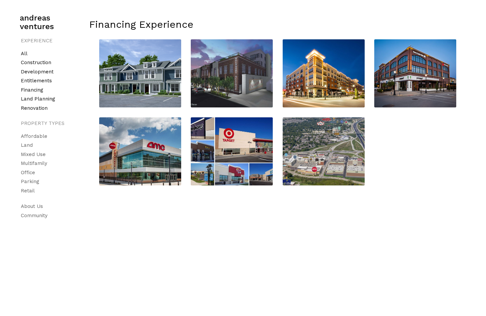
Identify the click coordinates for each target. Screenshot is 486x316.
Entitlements (36, 81)
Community (34, 215)
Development (37, 72)
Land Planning (38, 99)
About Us (32, 206)
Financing (32, 90)
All (24, 54)
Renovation (34, 108)
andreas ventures (37, 22)
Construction (36, 62)
